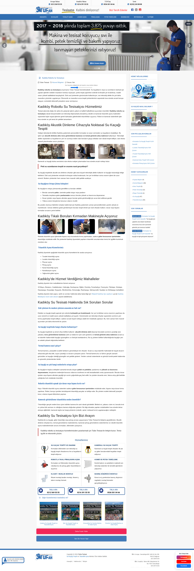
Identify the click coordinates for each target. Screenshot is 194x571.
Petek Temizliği (137, 190)
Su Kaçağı (54, 17)
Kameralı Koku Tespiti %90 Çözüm (143, 160)
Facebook (184, 566)
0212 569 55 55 (53, 491)
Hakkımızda (77, 561)
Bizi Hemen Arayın (98, 63)
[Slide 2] (97, 68)
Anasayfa (43, 17)
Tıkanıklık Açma (137, 200)
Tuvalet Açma (68, 17)
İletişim (150, 17)
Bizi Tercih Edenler (118, 10)
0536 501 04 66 (113, 491)
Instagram (184, 557)
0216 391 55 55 (83, 491)
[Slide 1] (95, 68)
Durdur (189, 24)
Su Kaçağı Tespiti (72, 556)
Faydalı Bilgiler (137, 179)
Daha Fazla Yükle (81, 531)
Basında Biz (125, 17)
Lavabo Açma (82, 17)
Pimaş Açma (95, 17)
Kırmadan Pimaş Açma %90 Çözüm (144, 163)
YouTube (183, 561)
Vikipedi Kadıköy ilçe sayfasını (102, 294)
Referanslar (138, 17)
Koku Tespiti (136, 186)
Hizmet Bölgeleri (58, 82)
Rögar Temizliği (137, 193)
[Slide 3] (99, 68)
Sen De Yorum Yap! (81, 539)
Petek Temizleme (110, 17)
